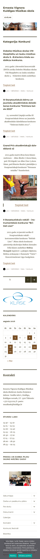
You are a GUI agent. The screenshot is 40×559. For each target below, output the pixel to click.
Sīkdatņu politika (25, 556)
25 (10, 351)
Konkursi (30, 91)
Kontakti (7, 523)
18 (10, 347)
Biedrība (7, 534)
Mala (22, 269)
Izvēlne (7, 17)
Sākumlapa (8, 496)
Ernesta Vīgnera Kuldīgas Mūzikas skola (18, 9)
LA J (7, 91)
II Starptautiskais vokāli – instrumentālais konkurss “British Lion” (19, 223)
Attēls (23, 91)
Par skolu (7, 507)
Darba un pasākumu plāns (15, 501)
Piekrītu (13, 556)
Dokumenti (8, 512)
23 (34, 347)
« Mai (9, 361)
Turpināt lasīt (9, 85)
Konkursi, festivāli (10, 528)
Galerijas (6, 517)
